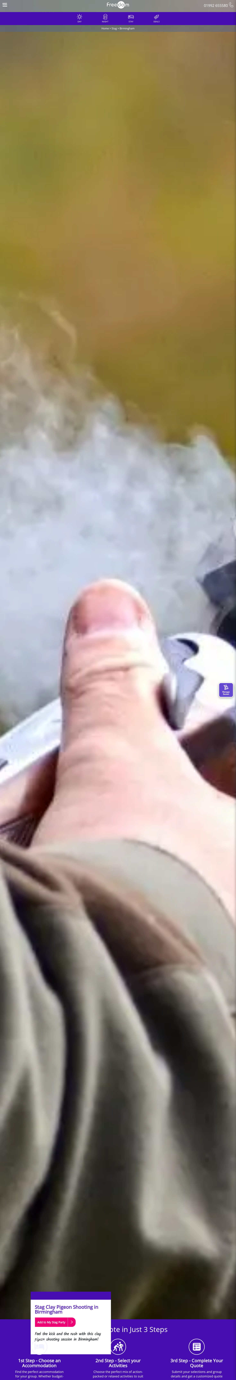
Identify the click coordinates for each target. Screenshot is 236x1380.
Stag (114, 28)
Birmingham (127, 28)
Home (105, 28)
